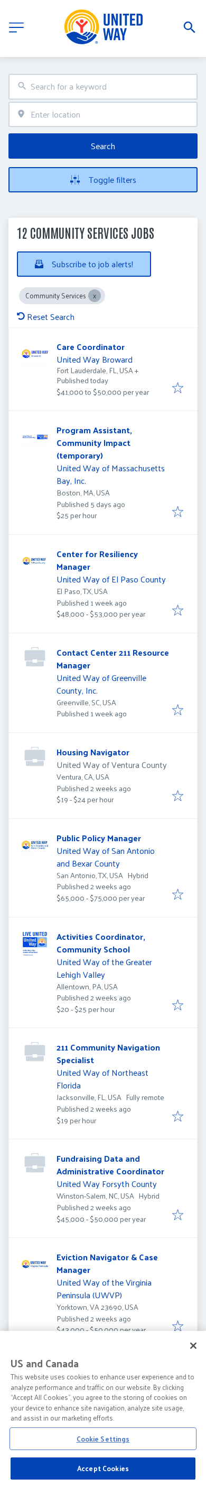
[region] (103, 1409)
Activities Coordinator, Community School (101, 943)
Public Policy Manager (99, 837)
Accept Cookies (103, 1468)
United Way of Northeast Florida (102, 1079)
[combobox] (103, 87)
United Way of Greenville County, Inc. (101, 684)
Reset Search (50, 316)
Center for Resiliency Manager (97, 560)
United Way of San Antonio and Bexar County (106, 857)
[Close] (193, 1345)
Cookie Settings (103, 1439)
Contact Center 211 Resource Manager (113, 659)
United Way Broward (95, 359)
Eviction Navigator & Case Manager (107, 1263)
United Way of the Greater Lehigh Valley (104, 968)
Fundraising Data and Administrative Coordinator (110, 1165)
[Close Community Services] (94, 295)
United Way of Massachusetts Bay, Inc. (111, 474)
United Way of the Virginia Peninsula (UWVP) (104, 1288)
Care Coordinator (91, 346)
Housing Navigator (93, 752)
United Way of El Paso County (111, 579)
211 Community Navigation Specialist (108, 1053)
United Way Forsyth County (107, 1183)
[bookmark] (177, 388)
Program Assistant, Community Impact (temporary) (94, 442)
